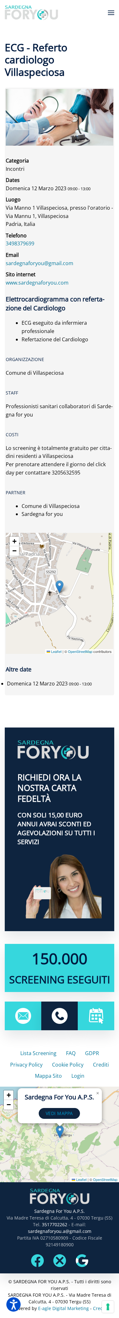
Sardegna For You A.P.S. (59, 1097)
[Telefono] (60, 1015)
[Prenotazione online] (96, 1015)
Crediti (101, 1064)
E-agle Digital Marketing (63, 1308)
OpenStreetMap (80, 651)
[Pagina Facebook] (37, 1260)
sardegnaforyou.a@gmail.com (59, 1231)
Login (77, 1075)
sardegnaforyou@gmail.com (39, 263)
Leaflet (56, 651)
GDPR (92, 1053)
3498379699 (20, 243)
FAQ (71, 1053)
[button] (111, 12)
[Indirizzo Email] (23, 1015)
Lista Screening (38, 1053)
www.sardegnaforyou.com (37, 282)
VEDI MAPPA (59, 1113)
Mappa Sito (48, 1075)
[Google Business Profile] (82, 1260)
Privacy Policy (26, 1064)
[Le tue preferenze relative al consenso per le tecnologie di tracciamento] (108, 1307)
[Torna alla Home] (31, 12)
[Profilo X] (59, 1260)
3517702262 (54, 1224)
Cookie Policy (67, 1064)
